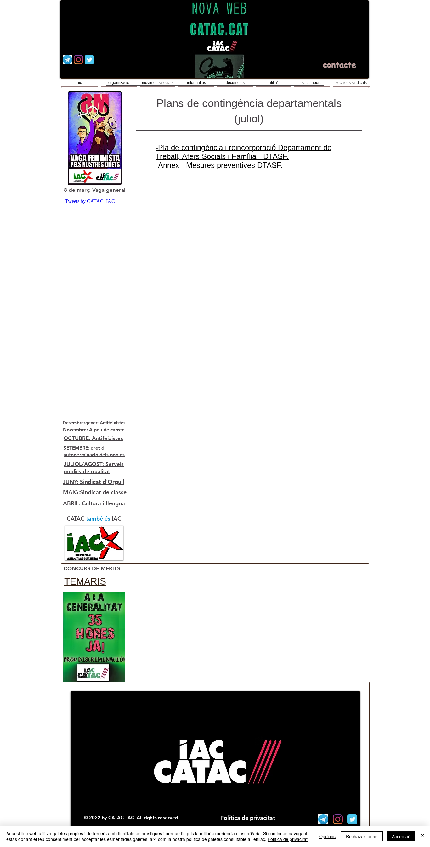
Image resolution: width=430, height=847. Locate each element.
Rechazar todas (361, 836)
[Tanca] (422, 836)
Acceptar (401, 836)
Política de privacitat (288, 839)
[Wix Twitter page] (89, 59)
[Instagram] (78, 59)
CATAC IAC (121, 818)
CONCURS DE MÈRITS (92, 568)
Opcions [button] (327, 836)
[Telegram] (67, 59)
